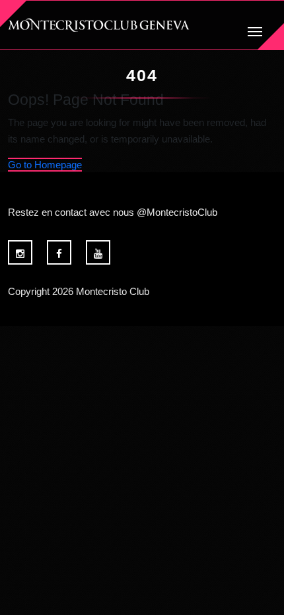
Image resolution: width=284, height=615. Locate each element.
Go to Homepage (45, 164)
